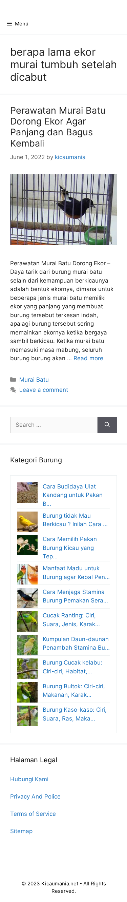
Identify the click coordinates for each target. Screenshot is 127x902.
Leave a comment (43, 389)
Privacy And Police (35, 796)
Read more (88, 358)
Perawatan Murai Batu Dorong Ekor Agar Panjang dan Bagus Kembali (58, 127)
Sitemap (21, 831)
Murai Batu (34, 379)
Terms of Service (33, 813)
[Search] (107, 425)
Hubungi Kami (29, 779)
